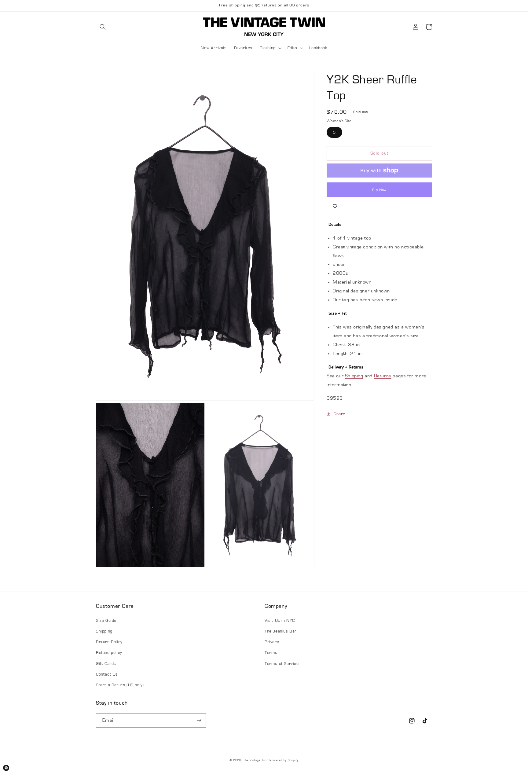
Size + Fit (337, 313)
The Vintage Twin (255, 760)
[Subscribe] (199, 720)
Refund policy (109, 653)
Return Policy (109, 642)
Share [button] (339, 414)
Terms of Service (282, 664)
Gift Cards (106, 664)
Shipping (354, 375)
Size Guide (106, 620)
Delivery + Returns (345, 367)
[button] (102, 27)
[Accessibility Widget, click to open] (6, 768)
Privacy (272, 642)
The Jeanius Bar (281, 631)
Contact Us (107, 674)
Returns (382, 375)
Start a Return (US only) (120, 685)
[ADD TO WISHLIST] (335, 206)
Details (334, 224)
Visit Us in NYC (280, 620)
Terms (271, 653)
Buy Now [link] (379, 190)
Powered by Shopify (284, 760)
